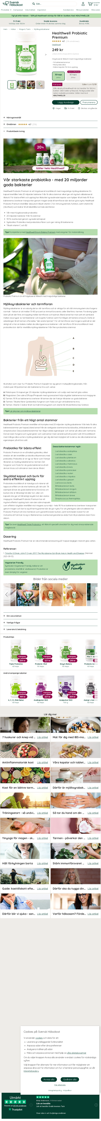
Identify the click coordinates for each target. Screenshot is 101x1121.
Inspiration (41, 10)
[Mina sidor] (82, 4)
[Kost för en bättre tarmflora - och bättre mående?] (25, 779)
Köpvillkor (67, 1090)
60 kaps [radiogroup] (74, 75)
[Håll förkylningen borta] (25, 855)
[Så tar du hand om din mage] (76, 805)
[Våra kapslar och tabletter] (76, 754)
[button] (93, 4)
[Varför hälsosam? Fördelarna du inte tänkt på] (76, 906)
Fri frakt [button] (17, 22)
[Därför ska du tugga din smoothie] (76, 880)
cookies (39, 1038)
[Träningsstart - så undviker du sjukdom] (25, 805)
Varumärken (30, 10)
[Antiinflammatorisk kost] (25, 754)
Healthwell (56, 44)
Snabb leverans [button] (50, 22)
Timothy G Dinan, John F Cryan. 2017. (44, 553)
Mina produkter (82, 10)
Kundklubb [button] (84, 22)
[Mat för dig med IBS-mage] (76, 729)
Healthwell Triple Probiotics (29, 524)
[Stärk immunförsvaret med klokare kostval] (76, 855)
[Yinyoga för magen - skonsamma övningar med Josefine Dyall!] (25, 830)
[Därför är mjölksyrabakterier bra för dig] (76, 779)
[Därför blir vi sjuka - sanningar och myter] (25, 906)
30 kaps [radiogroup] (58, 75)
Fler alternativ (60, 1085)
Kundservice (68, 10)
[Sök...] (33, 4)
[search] (54, 4)
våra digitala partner (76, 1053)
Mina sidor (95, 10)
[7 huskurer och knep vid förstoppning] (25, 729)
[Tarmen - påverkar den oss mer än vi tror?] (76, 830)
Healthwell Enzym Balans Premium (40, 232)
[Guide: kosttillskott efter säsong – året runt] (25, 880)
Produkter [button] (5, 10)
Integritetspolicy (31, 1071)
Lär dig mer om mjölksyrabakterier (25, 411)
